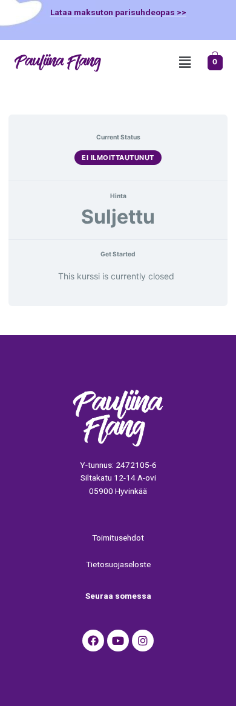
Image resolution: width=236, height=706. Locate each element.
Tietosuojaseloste (118, 564)
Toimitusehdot (118, 537)
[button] (184, 63)
